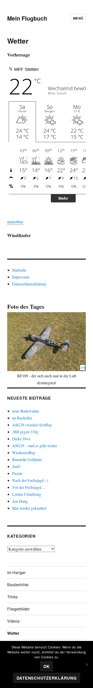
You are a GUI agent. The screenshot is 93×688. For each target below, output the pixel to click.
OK (46, 666)
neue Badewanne (25, 410)
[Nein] (86, 664)
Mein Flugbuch (27, 18)
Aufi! (16, 466)
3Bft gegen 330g (25, 431)
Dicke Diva (21, 438)
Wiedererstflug (23, 452)
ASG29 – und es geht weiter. (35, 445)
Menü (78, 18)
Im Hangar (16, 572)
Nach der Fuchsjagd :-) (30, 480)
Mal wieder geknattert (29, 508)
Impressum (20, 276)
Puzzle (17, 473)
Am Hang (20, 501)
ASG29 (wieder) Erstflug (32, 424)
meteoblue (15, 221)
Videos (13, 621)
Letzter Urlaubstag (26, 494)
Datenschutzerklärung (29, 283)
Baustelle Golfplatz (27, 459)
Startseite (19, 270)
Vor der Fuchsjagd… (28, 487)
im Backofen (22, 417)
